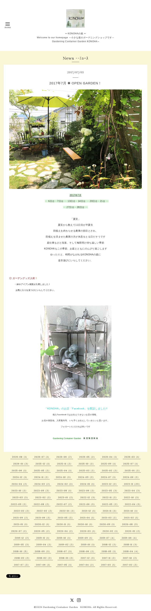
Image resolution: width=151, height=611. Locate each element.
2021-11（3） (110, 510)
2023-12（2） (110, 484)
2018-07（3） (65, 551)
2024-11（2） (42, 477)
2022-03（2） (22, 510)
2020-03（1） (88, 531)
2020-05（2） (42, 531)
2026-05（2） (87, 456)
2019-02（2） (67, 544)
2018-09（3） (43, 551)
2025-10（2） (87, 463)
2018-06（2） (87, 551)
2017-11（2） (109, 558)
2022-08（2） (42, 504)
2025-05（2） (42, 470)
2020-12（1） (42, 524)
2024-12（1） (20, 477)
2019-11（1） (43, 537)
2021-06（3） (43, 517)
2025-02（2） (110, 470)
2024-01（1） (88, 484)
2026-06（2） (64, 456)
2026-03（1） (132, 456)
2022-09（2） (19, 504)
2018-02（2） (45, 558)
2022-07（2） (65, 504)
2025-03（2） (87, 470)
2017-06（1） (43, 564)
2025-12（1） (43, 463)
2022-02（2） (45, 510)
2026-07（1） (42, 456)
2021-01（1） (21, 524)
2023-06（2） (87, 490)
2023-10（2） (19, 490)
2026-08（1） (20, 456)
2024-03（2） (42, 484)
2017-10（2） (130, 558)
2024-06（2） (131, 477)
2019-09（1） (86, 537)
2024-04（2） (20, 484)
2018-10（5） (21, 551)
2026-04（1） (110, 456)
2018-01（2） (67, 558)
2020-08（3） (130, 524)
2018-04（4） (131, 551)
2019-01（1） (88, 544)
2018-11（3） (131, 544)
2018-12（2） (109, 544)
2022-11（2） (110, 497)
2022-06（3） (87, 504)
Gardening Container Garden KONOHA (67, 607)
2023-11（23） (132, 484)
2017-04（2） (87, 564)
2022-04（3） (133, 504)
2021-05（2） (66, 517)
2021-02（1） (132, 517)
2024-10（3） (64, 477)
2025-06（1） (20, 470)
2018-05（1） (109, 551)
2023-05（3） (110, 490)
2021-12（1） (89, 510)
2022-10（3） (132, 497)
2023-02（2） (43, 497)
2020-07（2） (19, 531)
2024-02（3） (65, 484)
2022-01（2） (67, 510)
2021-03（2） (110, 517)
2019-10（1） (64, 537)
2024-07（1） (109, 477)
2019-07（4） (108, 537)
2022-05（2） (110, 504)
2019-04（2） (44, 544)
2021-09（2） (21, 517)
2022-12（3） (88, 497)
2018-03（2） (22, 558)
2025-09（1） (109, 463)
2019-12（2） (22, 537)
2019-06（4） (130, 537)
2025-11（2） (65, 463)
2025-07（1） (131, 463)
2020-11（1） (64, 524)
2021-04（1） (88, 517)
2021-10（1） (131, 510)
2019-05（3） (22, 544)
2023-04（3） (132, 490)
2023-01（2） (66, 497)
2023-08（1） (65, 490)
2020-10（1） (86, 524)
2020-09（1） (108, 524)
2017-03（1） (109, 564)
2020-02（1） (111, 531)
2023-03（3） (20, 497)
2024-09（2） (86, 477)
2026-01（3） (21, 463)
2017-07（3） (22, 564)
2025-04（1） (65, 470)
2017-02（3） (131, 564)
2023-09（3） (42, 490)
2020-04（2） (65, 531)
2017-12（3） (88, 558)
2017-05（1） (65, 564)
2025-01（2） (133, 470)
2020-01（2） (133, 531)
